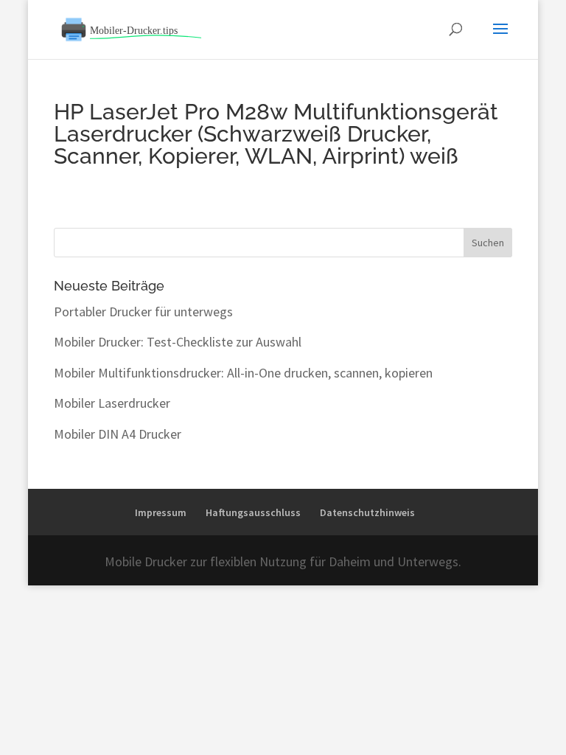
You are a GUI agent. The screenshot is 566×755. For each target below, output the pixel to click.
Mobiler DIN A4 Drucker (117, 433)
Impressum (160, 512)
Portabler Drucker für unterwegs (143, 311)
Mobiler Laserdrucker (112, 402)
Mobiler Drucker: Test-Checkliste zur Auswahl (177, 341)
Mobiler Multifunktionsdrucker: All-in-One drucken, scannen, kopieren (243, 372)
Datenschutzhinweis (367, 512)
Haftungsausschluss (253, 512)
